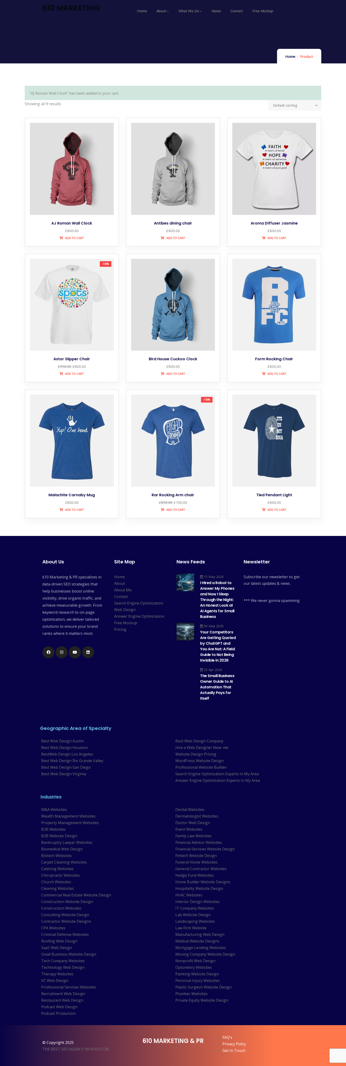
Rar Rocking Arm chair (173, 495)
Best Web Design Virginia (63, 773)
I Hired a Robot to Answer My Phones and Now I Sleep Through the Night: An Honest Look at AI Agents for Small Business (217, 599)
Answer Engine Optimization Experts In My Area (217, 780)
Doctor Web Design (192, 822)
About (119, 583)
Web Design (125, 609)
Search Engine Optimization (138, 603)
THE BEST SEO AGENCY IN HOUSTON (75, 1049)
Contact (121, 596)
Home (290, 56)
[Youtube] (75, 652)
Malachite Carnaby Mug (71, 495)
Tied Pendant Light (274, 495)
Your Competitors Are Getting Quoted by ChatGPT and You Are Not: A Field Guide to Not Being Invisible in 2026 (218, 646)
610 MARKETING (71, 8)
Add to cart (74, 238)
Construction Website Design (67, 901)
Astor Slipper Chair (71, 359)
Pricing (120, 629)
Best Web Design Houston (64, 747)
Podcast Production (58, 1013)
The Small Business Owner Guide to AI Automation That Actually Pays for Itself (217, 687)
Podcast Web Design (59, 1006)
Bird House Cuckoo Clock (173, 359)
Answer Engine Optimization (139, 616)
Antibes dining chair (173, 223)
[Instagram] (62, 652)
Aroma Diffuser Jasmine (274, 223)
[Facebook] (48, 652)
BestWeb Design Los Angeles (67, 754)
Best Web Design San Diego (66, 767)
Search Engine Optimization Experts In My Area (217, 773)
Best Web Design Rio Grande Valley (72, 760)
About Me (123, 590)
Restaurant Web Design (62, 1000)
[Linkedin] (88, 652)
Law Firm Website (190, 927)
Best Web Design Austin (62, 741)
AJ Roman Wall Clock (71, 223)
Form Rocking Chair (274, 359)
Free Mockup (125, 622)
